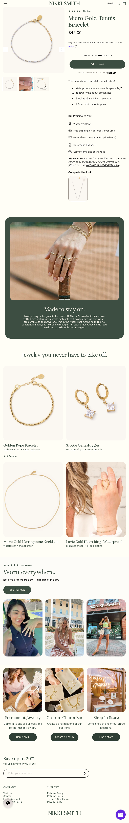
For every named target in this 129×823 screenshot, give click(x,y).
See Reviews (17, 590)
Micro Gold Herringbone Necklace (30, 542)
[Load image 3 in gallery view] (41, 84)
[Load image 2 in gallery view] (26, 84)
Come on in (23, 737)
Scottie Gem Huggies (83, 445)
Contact (7, 796)
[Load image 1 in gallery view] (10, 84)
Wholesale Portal (12, 802)
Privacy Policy (54, 802)
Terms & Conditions (58, 799)
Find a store (106, 737)
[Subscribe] (85, 773)
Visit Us (7, 793)
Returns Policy (55, 793)
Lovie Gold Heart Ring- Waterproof (94, 542)
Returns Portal (55, 796)
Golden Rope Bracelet (20, 445)
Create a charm (64, 737)
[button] (118, 3)
